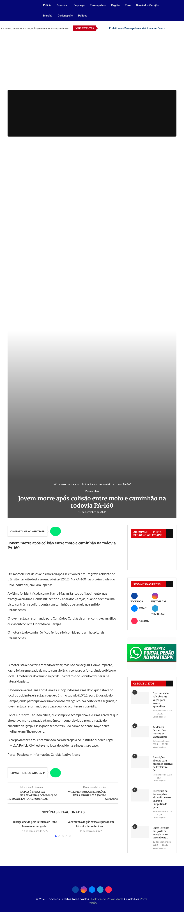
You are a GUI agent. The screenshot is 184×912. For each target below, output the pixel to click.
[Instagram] (175, 28)
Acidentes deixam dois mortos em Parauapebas (160, 732)
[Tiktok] (108, 889)
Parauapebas (98, 5)
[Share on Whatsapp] (55, 531)
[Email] (179, 28)
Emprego (79, 5)
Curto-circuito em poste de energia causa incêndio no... (161, 832)
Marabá (47, 15)
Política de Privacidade (107, 899)
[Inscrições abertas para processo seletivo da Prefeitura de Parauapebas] (140, 762)
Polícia (47, 5)
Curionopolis (65, 15)
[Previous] (101, 28)
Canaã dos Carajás (147, 5)
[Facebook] (171, 28)
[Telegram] (100, 889)
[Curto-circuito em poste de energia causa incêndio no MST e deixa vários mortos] (140, 832)
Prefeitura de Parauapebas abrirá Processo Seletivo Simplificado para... (162, 799)
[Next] (106, 28)
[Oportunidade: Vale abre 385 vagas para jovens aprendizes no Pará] (140, 698)
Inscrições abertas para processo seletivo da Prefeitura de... (163, 764)
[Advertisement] (92, 63)
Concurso (62, 5)
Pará (128, 5)
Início (55, 484)
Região (115, 5)
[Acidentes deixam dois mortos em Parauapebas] (140, 732)
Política (82, 15)
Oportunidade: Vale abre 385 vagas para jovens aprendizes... (161, 700)
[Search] (182, 10)
